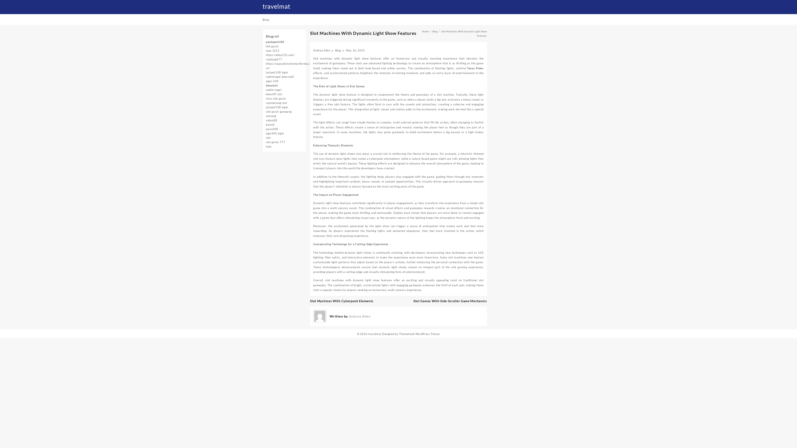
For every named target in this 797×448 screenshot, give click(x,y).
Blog (338, 50)
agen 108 (272, 81)
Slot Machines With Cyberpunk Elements (341, 301)
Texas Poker (475, 68)
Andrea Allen (321, 50)
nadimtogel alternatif (280, 76)
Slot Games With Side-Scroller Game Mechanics (450, 301)
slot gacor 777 (275, 142)
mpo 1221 (273, 50)
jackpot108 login (277, 72)
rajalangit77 (274, 59)
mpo (268, 146)
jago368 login (275, 133)
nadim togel (273, 89)
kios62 (270, 124)
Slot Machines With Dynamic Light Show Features (363, 33)
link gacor (272, 46)
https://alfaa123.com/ (280, 55)
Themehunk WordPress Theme (419, 334)
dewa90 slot (274, 94)
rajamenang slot (276, 103)
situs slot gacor (276, 98)
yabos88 (271, 120)
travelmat (276, 6)
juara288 (272, 129)
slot (268, 137)
